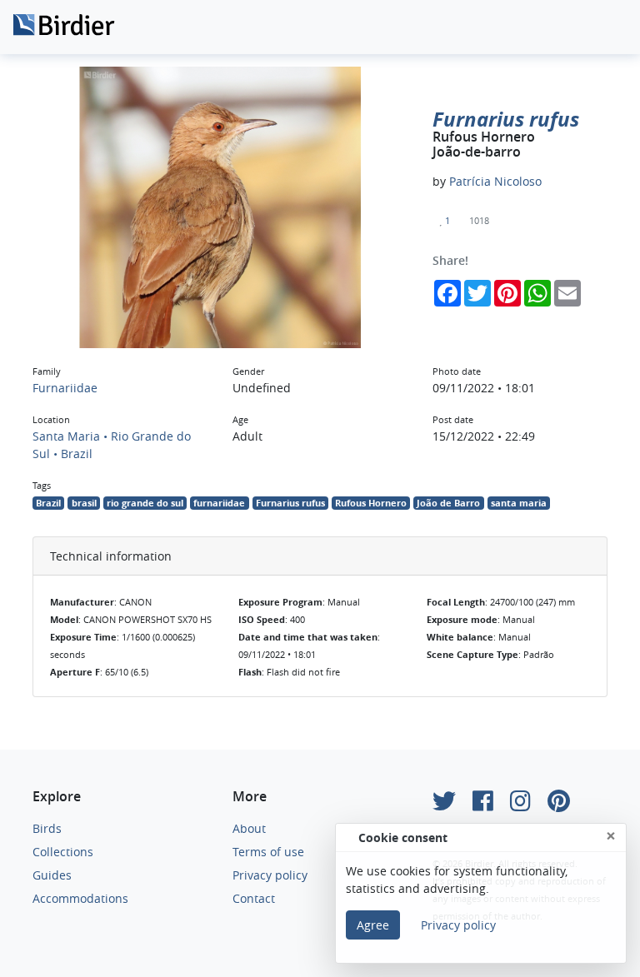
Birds (47, 828)
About (249, 828)
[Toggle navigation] (610, 27)
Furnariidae (65, 388)
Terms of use (268, 852)
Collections (62, 852)
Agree (373, 925)
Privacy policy (270, 875)
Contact (253, 898)
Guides (52, 875)
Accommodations (80, 898)
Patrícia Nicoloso (495, 181)
